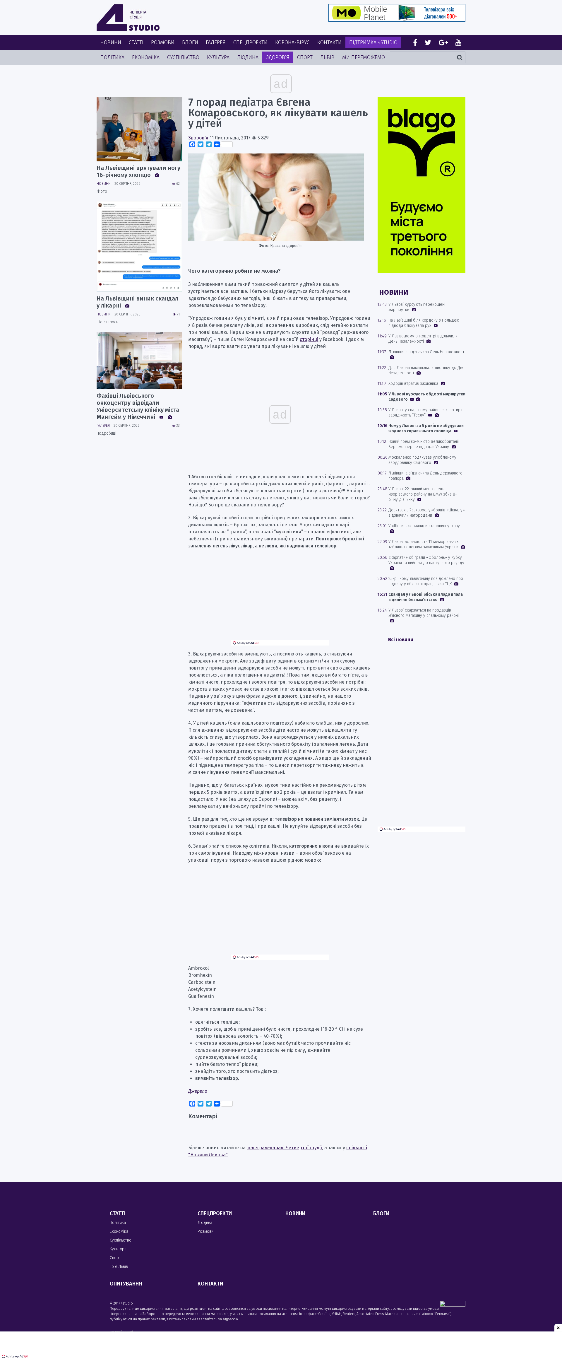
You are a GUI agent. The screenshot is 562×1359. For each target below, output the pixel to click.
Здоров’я (277, 57)
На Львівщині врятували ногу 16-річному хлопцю (138, 171)
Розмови (162, 42)
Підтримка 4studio (373, 42)
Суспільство (183, 57)
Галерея (216, 42)
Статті (136, 42)
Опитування (126, 1284)
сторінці (309, 339)
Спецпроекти (250, 42)
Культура (218, 57)
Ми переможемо (363, 57)
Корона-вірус (292, 42)
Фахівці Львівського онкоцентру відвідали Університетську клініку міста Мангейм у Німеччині (138, 406)
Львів (327, 57)
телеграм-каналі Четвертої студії (284, 1147)
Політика (112, 57)
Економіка (146, 57)
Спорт (305, 57)
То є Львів (119, 1266)
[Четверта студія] (128, 17)
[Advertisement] (280, 599)
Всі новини (400, 639)
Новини (110, 42)
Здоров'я (198, 138)
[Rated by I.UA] (452, 1305)
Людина (247, 57)
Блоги (190, 42)
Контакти (329, 42)
